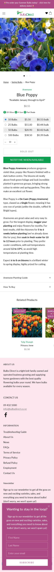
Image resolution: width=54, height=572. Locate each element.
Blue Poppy (30, 82)
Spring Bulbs (17, 82)
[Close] (49, 506)
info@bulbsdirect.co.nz (15, 409)
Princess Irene (27, 345)
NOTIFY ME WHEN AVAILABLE (27, 159)
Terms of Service (11, 452)
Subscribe (27, 562)
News (6, 442)
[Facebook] (5, 414)
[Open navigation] (3, 13)
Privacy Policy (10, 457)
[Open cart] (50, 13)
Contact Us (9, 473)
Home (6, 82)
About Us (8, 437)
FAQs (6, 447)
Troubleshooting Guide (15, 431)
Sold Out (27, 151)
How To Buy (9, 287)
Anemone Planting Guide (15, 277)
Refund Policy (10, 462)
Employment (9, 467)
